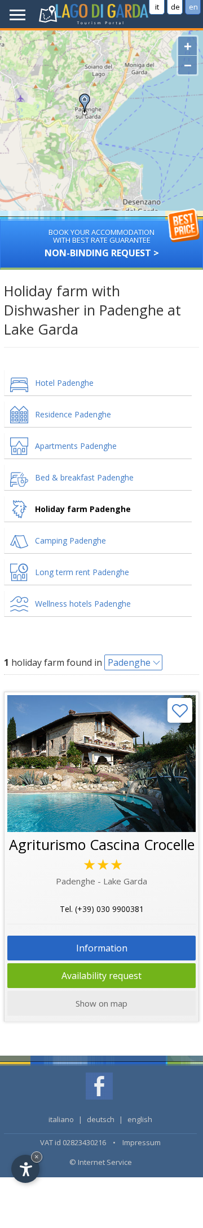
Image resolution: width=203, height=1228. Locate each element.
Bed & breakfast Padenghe (84, 477)
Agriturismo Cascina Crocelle (102, 844)
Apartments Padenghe (76, 446)
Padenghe (129, 662)
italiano (61, 1119)
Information (101, 948)
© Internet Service (100, 1162)
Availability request (101, 975)
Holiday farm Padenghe (83, 509)
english (139, 1119)
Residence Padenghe (73, 414)
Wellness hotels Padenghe (83, 603)
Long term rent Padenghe (82, 572)
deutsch (100, 1119)
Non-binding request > (102, 243)
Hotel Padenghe (64, 382)
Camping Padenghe (70, 540)
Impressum (141, 1142)
